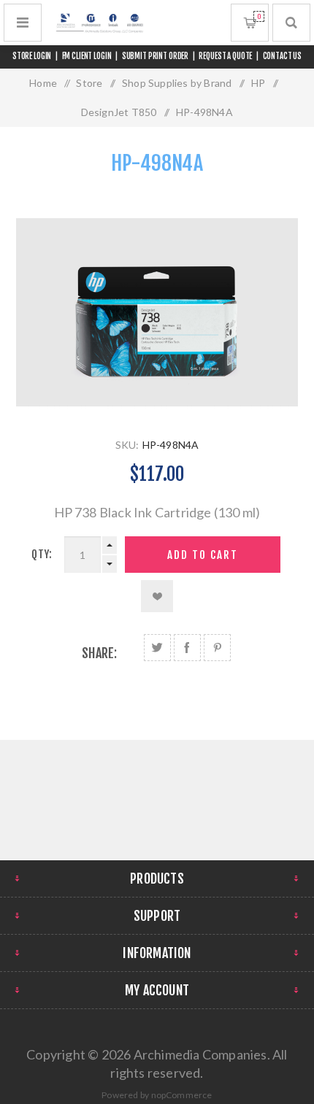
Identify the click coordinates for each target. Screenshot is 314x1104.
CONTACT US (282, 56)
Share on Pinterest (217, 647)
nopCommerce (181, 1094)
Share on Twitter (157, 647)
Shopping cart (259, 16)
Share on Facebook (187, 647)
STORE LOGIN (32, 56)
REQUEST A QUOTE (225, 56)
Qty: (41, 554)
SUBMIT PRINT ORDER (155, 56)
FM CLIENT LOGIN (87, 56)
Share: (99, 653)
